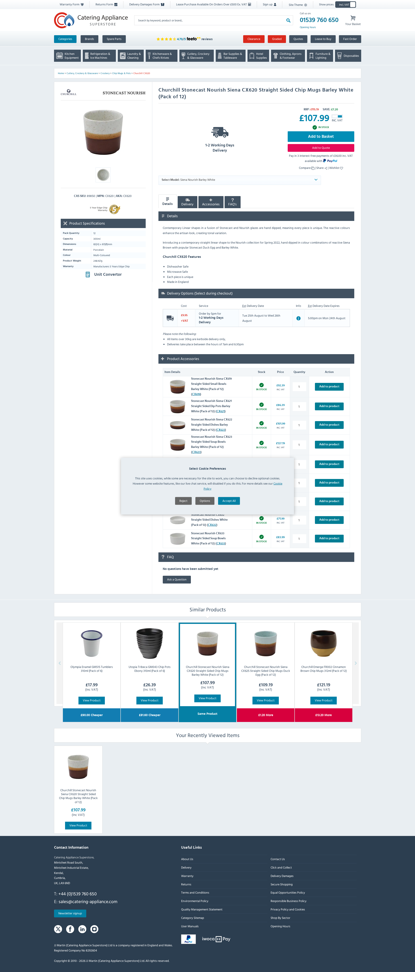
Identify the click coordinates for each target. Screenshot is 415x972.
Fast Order (350, 38)
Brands (89, 38)
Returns (186, 884)
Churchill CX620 (141, 73)
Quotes (298, 38)
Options (205, 500)
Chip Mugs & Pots (121, 73)
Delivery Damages (281, 876)
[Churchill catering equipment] (69, 92)
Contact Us (277, 859)
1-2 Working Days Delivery (219, 147)
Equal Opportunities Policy (287, 892)
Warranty (187, 876)
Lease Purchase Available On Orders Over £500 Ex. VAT (211, 4)
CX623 (196, 452)
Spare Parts (114, 38)
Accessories (211, 204)
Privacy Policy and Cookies (287, 909)
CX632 (212, 524)
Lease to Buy (323, 38)
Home (61, 73)
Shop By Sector (280, 917)
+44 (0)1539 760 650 (77, 893)
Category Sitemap (192, 917)
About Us (187, 859)
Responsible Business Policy (288, 901)
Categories (65, 38)
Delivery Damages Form (144, 4)
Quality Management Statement (201, 909)
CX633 (221, 543)
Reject (183, 500)
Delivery (187, 204)
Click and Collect (281, 867)
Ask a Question (177, 579)
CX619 (196, 394)
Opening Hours (280, 926)
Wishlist (334, 167)
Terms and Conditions (195, 892)
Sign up (268, 4)
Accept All (229, 500)
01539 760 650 (319, 20)
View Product (92, 700)
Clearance (253, 38)
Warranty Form (70, 4)
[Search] (288, 20)
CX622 (221, 429)
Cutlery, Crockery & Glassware (82, 73)
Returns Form (105, 4)
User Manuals (190, 926)
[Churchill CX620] (103, 132)
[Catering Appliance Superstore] (91, 20)
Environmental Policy (194, 901)
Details (167, 204)
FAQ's (232, 204)
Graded (277, 38)
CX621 (221, 411)
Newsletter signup (70, 913)
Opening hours (308, 27)
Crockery (105, 73)
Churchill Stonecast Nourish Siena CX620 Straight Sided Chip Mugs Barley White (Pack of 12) (78, 796)
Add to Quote (321, 147)
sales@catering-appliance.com (88, 901)
